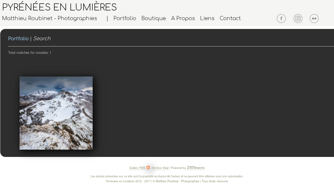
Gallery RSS (137, 168)
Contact (230, 18)
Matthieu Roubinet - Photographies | (55, 18)
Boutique (153, 18)
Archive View (160, 168)
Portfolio (125, 18)
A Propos (183, 18)
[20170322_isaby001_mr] (55, 113)
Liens (207, 18)
